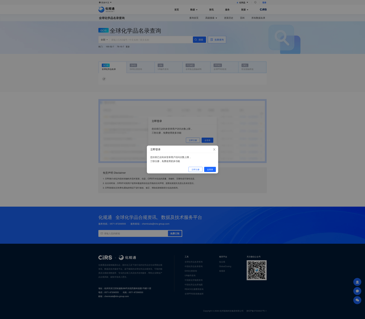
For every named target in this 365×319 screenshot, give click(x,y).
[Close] (214, 149)
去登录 (210, 169)
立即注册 (195, 169)
